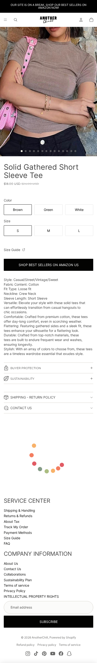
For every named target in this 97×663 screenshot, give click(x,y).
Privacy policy (46, 645)
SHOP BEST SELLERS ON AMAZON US (49, 265)
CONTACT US (21, 408)
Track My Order (16, 527)
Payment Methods (18, 533)
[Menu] (5, 19)
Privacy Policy (14, 591)
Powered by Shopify (62, 637)
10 (59, 151)
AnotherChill (40, 637)
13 (71, 151)
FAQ (7, 543)
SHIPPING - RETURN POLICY (32, 397)
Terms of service (16, 585)
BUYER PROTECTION (25, 368)
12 (67, 151)
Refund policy (25, 645)
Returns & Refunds (18, 516)
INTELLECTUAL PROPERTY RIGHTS (31, 596)
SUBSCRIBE (49, 622)
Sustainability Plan (18, 580)
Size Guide (12, 250)
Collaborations (15, 574)
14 (75, 151)
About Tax (12, 521)
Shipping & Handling (19, 510)
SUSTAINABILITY (22, 378)
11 (63, 151)
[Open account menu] (81, 20)
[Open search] (15, 20)
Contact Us (12, 569)
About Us (11, 563)
